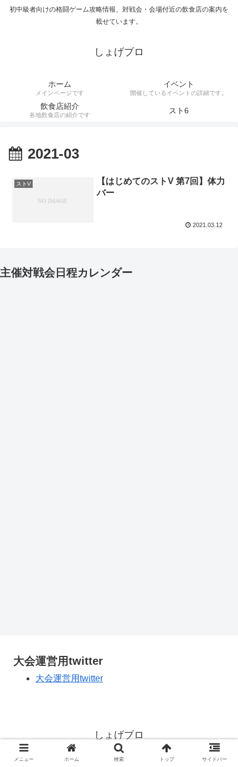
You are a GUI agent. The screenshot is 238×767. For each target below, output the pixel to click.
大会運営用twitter (69, 678)
